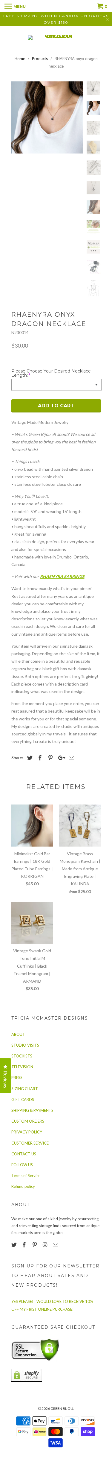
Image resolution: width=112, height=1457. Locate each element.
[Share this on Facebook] (39, 757)
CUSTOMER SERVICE (30, 1143)
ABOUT (18, 1034)
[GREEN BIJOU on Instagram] (45, 1244)
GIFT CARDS (22, 1099)
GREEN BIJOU (61, 1408)
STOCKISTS (21, 1056)
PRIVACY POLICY (26, 1132)
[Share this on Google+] (60, 757)
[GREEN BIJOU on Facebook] (25, 1244)
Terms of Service (25, 1175)
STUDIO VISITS (25, 1045)
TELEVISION (22, 1066)
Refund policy (23, 1186)
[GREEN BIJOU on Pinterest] (35, 1244)
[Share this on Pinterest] (49, 757)
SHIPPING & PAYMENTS (32, 1110)
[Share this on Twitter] (29, 757)
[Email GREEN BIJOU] (56, 1244)
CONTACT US (23, 1153)
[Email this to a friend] (70, 757)
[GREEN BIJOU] (56, 37)
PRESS (16, 1077)
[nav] (15, 6)
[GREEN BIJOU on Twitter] (14, 1244)
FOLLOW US (22, 1164)
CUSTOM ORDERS (27, 1121)
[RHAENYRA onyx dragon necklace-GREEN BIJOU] (47, 117)
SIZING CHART (24, 1088)
